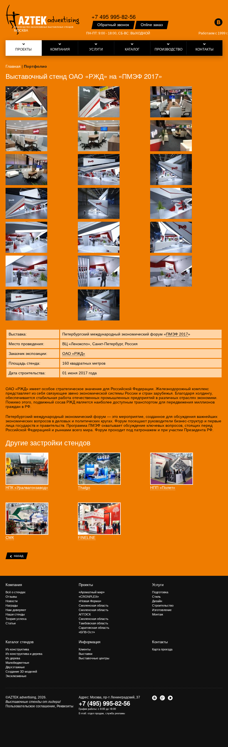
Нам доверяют (16, 610)
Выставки (85, 653)
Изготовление (162, 610)
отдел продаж (96, 713)
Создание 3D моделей (21, 671)
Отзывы (11, 596)
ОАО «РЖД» (73, 353)
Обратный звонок (113, 24)
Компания (14, 585)
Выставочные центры (94, 658)
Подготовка (160, 592)
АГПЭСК (85, 614)
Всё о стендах (16, 592)
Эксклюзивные (16, 676)
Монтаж (157, 614)
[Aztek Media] (42, 20)
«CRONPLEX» (89, 596)
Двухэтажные (15, 667)
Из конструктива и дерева (24, 653)
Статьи (11, 623)
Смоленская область (93, 605)
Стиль (156, 596)
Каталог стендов (20, 642)
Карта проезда (162, 649)
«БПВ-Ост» (87, 632)
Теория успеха (16, 618)
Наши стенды (15, 614)
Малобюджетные (17, 662)
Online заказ (152, 24)
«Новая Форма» (90, 601)
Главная (13, 66)
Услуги (157, 585)
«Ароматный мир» (92, 592)
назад (18, 556)
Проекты (86, 585)
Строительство (163, 605)
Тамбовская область (93, 623)
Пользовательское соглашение (30, 706)
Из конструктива (17, 649)
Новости (12, 601)
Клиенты (85, 649)
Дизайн (157, 601)
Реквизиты (65, 706)
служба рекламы (115, 713)
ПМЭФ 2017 (177, 334)
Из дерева (13, 658)
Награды (12, 605)
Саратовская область (94, 627)
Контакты (160, 642)
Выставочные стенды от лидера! (33, 702)
